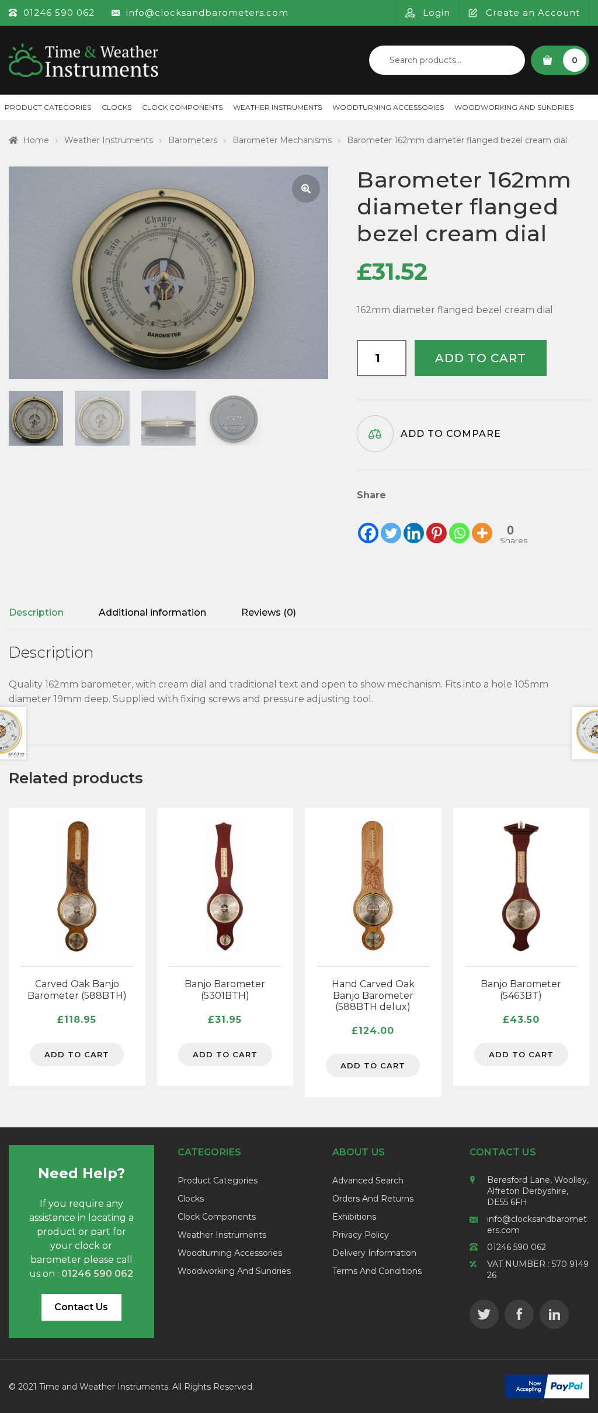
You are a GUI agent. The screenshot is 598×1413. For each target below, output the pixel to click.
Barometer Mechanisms (282, 140)
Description (36, 612)
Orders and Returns (372, 1198)
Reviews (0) (268, 612)
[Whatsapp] (459, 524)
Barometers (192, 140)
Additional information (152, 612)
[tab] (36, 613)
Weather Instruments (277, 107)
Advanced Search (368, 1180)
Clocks (116, 107)
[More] (482, 524)
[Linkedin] (414, 524)
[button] (306, 189)
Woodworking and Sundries (513, 107)
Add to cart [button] (76, 1054)
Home (36, 140)
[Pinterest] (436, 524)
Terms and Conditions (377, 1271)
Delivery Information (374, 1253)
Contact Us (81, 1307)
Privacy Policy (360, 1235)
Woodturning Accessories (388, 107)
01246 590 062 (516, 1247)
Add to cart (480, 358)
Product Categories (218, 1180)
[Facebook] (368, 524)
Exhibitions (354, 1216)
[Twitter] (391, 524)
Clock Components (182, 107)
